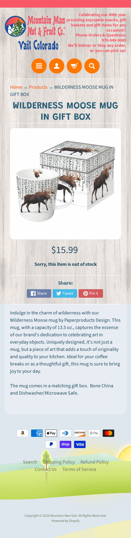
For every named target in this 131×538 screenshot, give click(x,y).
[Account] (56, 66)
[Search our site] (92, 66)
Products (38, 87)
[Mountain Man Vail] (35, 33)
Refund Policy (94, 462)
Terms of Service (79, 469)
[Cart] (74, 66)
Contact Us (46, 469)
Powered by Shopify (65, 521)
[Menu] (39, 66)
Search (30, 462)
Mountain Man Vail (63, 515)
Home (16, 87)
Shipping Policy (59, 462)
